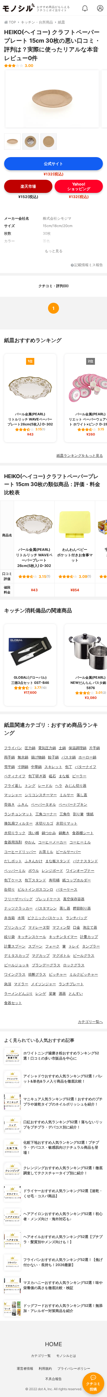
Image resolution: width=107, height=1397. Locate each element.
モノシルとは (66, 1356)
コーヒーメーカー (52, 842)
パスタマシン (46, 908)
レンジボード (52, 871)
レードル (45, 786)
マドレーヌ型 (39, 927)
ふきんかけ (34, 861)
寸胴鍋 (23, 767)
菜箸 (52, 994)
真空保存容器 (74, 899)
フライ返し (13, 786)
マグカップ (41, 956)
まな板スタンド (57, 861)
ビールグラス (83, 956)
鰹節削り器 (82, 908)
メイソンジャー (43, 984)
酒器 (62, 994)
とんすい (76, 994)
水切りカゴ (44, 823)
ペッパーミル (15, 871)
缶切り (9, 889)
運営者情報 (25, 1368)
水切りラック (15, 833)
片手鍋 (94, 748)
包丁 (68, 767)
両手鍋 (9, 757)
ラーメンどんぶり (18, 994)
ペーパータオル (43, 804)
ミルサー (67, 795)
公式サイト (53, 163)
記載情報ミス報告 (88, 265)
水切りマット (66, 823)
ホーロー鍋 (87, 757)
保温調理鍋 (77, 748)
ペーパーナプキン (73, 804)
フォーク (52, 946)
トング (30, 786)
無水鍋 (23, 757)
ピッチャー (58, 974)
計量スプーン (15, 946)
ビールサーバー (68, 852)
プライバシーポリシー (73, 1368)
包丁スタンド (35, 880)
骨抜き (9, 804)
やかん (30, 842)
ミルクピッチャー (83, 974)
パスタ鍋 (68, 757)
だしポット (13, 861)
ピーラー (79, 776)
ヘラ (58, 786)
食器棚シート (83, 833)
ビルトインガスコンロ (35, 889)
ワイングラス (15, 974)
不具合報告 (53, 1379)
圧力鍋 (30, 748)
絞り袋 (9, 937)
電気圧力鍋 (47, 748)
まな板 (64, 776)
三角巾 (65, 814)
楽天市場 (28, 186)
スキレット (53, 767)
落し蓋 (82, 795)
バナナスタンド (85, 861)
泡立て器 (90, 927)
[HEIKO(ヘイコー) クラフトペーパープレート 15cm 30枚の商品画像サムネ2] (30, 141)
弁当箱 (9, 918)
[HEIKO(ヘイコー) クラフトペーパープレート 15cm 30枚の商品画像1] (52, 99)
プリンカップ (15, 927)
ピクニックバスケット (45, 918)
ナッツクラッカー (18, 908)
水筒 (21, 918)
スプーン (35, 946)
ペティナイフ (15, 776)
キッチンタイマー (63, 937)
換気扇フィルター (18, 823)
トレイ (74, 946)
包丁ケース (13, 880)
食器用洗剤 (13, 842)
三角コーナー (46, 814)
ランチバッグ (76, 918)
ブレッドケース (47, 899)
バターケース (66, 889)
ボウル (33, 871)
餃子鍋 (53, 757)
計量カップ (89, 937)
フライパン (13, 748)
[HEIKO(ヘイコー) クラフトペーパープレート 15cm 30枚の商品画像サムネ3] (48, 141)
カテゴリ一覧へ (90, 1022)
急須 (7, 984)
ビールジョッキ (16, 965)
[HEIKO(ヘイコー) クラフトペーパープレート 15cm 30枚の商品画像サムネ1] (12, 141)
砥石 (52, 776)
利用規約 (45, 1368)
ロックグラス (74, 965)
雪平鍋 (9, 767)
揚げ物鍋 (38, 757)
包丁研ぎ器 (37, 776)
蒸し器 (65, 908)
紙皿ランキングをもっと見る (80, 456)
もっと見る (54, 251)
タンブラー (91, 946)
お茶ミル (46, 852)
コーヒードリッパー (20, 852)
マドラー (21, 984)
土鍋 (62, 748)
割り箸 (78, 814)
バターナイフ (85, 767)
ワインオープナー (80, 871)
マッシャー (13, 795)
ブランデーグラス (46, 965)
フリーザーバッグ (18, 899)
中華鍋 (36, 767)
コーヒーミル (80, 842)
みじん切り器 (75, 786)
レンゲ (40, 994)
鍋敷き (64, 833)
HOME (53, 1344)
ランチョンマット (18, 814)
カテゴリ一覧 (41, 1356)
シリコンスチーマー (41, 795)
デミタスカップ (16, 956)
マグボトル (61, 956)
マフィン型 (61, 927)
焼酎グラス (37, 974)
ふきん (23, 804)
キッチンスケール (32, 937)
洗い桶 (33, 833)
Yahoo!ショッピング (78, 186)
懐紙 (90, 814)
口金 (76, 927)
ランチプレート (71, 984)
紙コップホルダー (76, 880)
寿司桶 (54, 880)
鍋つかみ (49, 833)
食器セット (13, 1003)
